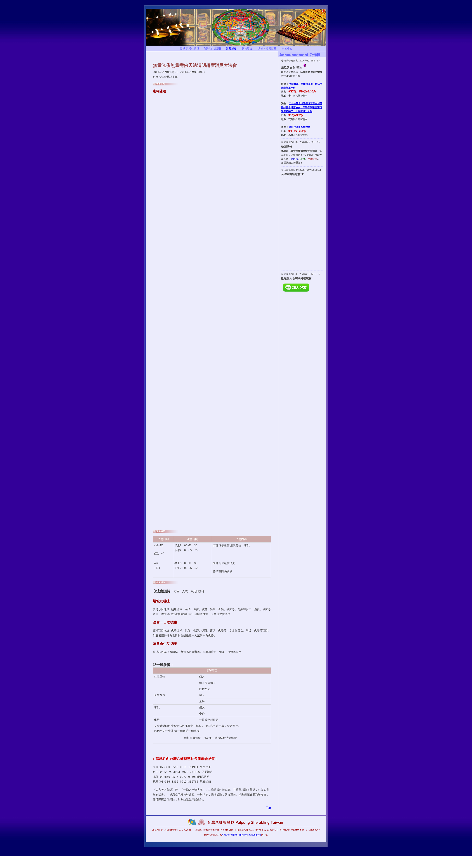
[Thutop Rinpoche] (189, 49)
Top (268, 807)
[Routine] (267, 49)
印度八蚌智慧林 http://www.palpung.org (241, 834)
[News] (231, 49)
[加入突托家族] (287, 49)
